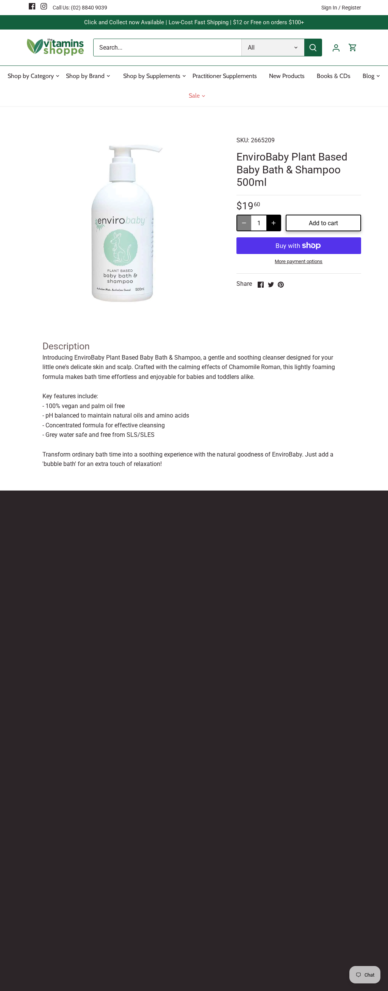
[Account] (336, 47)
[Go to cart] (352, 47)
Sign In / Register (341, 8)
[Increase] (273, 223)
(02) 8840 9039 (89, 8)
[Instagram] (44, 6)
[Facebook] (32, 6)
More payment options (298, 261)
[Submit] (313, 47)
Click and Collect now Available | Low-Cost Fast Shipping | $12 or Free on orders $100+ (194, 22)
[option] (122, 222)
